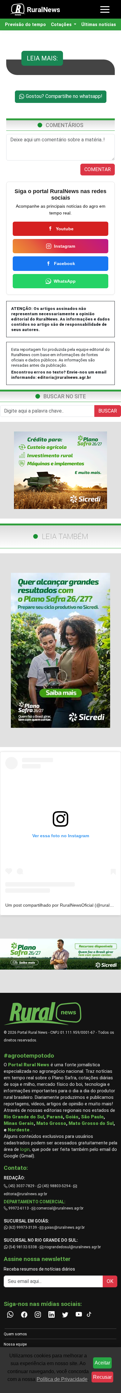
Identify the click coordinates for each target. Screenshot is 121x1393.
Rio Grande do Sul (24, 1117)
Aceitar (102, 1362)
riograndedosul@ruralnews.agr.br (72, 1247)
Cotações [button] (62, 24)
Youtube (65, 228)
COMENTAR (97, 169)
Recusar (102, 1377)
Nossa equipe (15, 1344)
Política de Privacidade (62, 1379)
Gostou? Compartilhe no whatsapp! (63, 96)
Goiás (71, 1117)
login (25, 1149)
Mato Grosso (51, 1123)
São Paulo (92, 1117)
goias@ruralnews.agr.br (64, 1227)
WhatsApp (65, 281)
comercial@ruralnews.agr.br (59, 1208)
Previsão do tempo (25, 24)
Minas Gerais (19, 1123)
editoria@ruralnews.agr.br (64, 377)
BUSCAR (107, 411)
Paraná (55, 1117)
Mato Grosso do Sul (91, 1123)
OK (110, 1281)
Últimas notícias (98, 24)
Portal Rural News (28, 1065)
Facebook (64, 263)
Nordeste (18, 1130)
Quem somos (15, 1334)
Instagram (64, 246)
